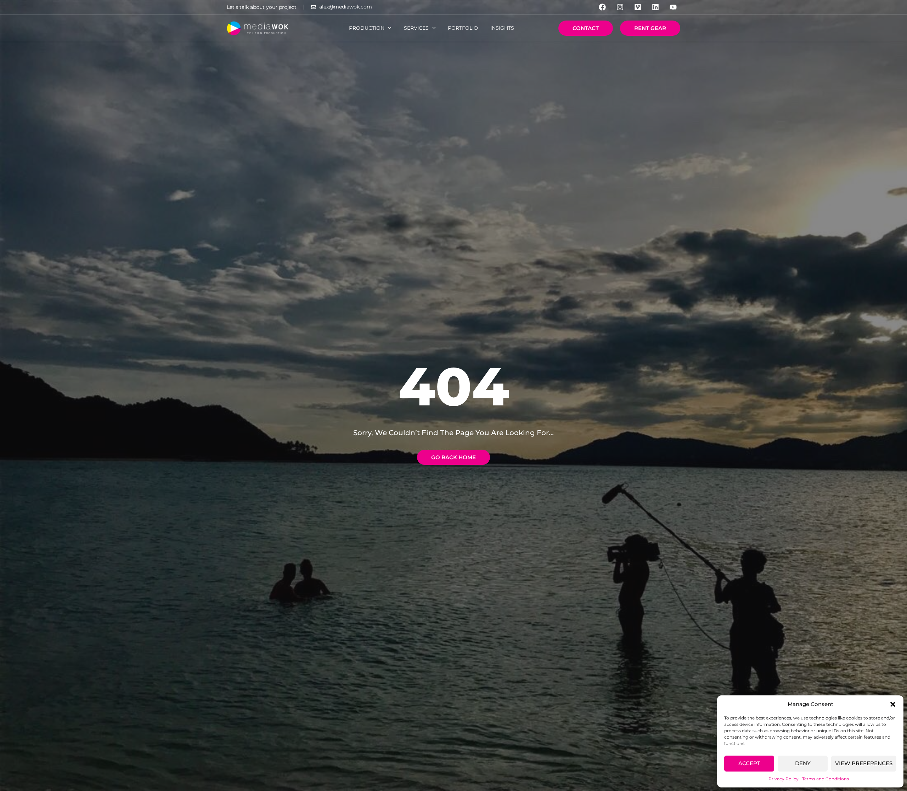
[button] (892, 704)
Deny (803, 763)
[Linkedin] (655, 7)
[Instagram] (620, 7)
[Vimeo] (638, 7)
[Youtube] (673, 7)
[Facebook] (602, 7)
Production (366, 28)
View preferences (863, 763)
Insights (502, 28)
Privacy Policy (783, 778)
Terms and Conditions (825, 778)
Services (416, 28)
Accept (749, 763)
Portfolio (463, 28)
